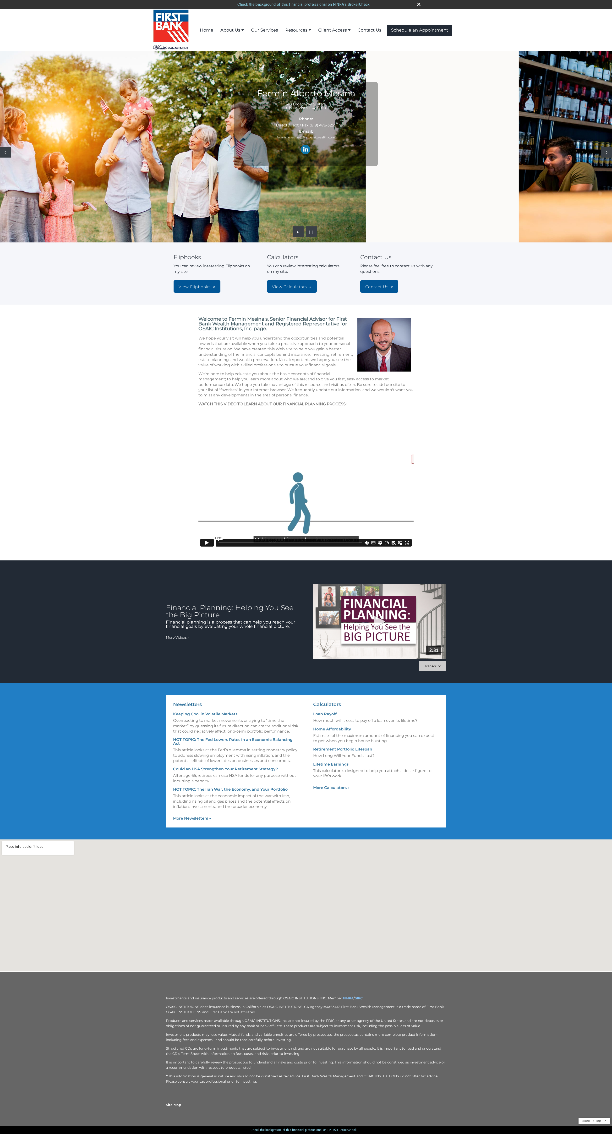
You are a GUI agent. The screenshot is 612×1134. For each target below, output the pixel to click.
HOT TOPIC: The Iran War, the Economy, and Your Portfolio (230, 789)
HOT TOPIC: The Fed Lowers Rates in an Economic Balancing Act (233, 741)
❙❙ (311, 232)
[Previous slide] (5, 152)
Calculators (327, 704)
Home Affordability (332, 729)
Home (206, 30)
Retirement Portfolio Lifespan (342, 749)
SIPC (359, 998)
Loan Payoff (325, 714)
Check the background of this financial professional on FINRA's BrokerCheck (303, 4)
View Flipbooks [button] (195, 287)
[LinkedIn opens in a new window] (305, 150)
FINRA (348, 998)
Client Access (332, 30)
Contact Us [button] (376, 287)
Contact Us (369, 30)
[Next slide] (606, 152)
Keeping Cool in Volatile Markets (205, 714)
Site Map (173, 1105)
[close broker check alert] (419, 4)
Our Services (264, 30)
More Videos (177, 637)
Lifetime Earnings (331, 764)
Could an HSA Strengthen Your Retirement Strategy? (225, 769)
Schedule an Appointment (419, 30)
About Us (230, 30)
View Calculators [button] (289, 287)
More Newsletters (192, 818)
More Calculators (331, 787)
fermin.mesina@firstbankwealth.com (306, 137)
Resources (296, 30)
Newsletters (187, 704)
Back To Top (592, 1121)
